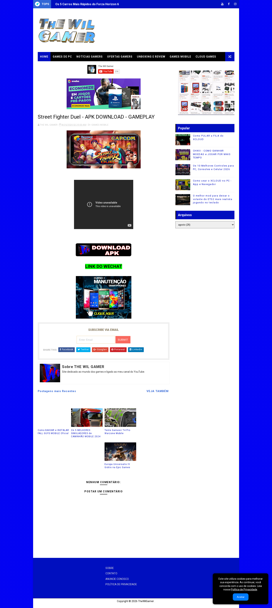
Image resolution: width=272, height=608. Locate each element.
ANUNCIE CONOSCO (117, 578)
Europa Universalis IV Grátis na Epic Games (117, 466)
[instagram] (235, 4)
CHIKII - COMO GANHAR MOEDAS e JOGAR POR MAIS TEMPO (212, 154)
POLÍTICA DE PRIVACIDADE (121, 584)
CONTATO (111, 573)
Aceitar (240, 597)
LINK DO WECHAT (103, 266)
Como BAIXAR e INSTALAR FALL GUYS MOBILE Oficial (53, 432)
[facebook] (229, 4)
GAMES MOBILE (180, 56)
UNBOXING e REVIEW (151, 56)
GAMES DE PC (62, 56)
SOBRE (109, 568)
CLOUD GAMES (206, 56)
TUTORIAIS (48, 65)
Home (44, 56)
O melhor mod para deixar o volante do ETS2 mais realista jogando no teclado (212, 199)
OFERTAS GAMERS (119, 56)
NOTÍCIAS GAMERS (89, 56)
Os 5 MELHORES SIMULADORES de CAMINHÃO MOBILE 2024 (85, 433)
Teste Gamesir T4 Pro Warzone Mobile (117, 432)
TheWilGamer (146, 601)
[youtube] (222, 4)
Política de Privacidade (244, 589)
